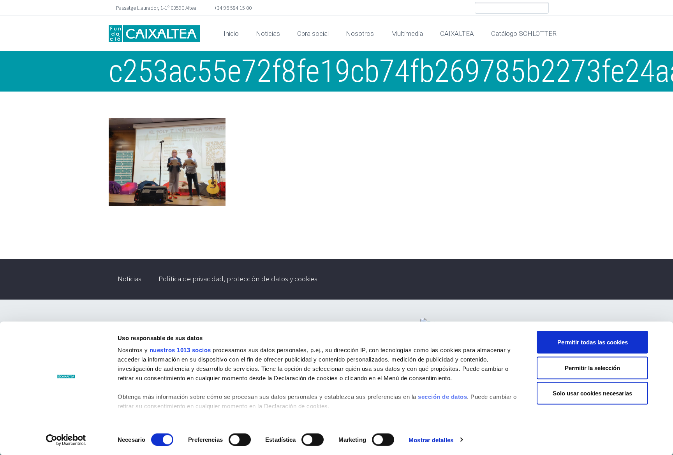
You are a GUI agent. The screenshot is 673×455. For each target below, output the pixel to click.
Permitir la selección (592, 367)
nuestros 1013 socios (180, 350)
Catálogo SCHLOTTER (524, 33)
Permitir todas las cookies (592, 342)
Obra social (313, 33)
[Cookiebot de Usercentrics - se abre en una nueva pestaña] (66, 440)
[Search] (542, 8)
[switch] (240, 439)
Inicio (231, 33)
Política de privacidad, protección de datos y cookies (238, 278)
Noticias (268, 33)
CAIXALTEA (457, 33)
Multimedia (407, 33)
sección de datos (442, 396)
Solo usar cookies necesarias (592, 393)
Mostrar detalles (431, 439)
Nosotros (360, 33)
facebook (558, 8)
